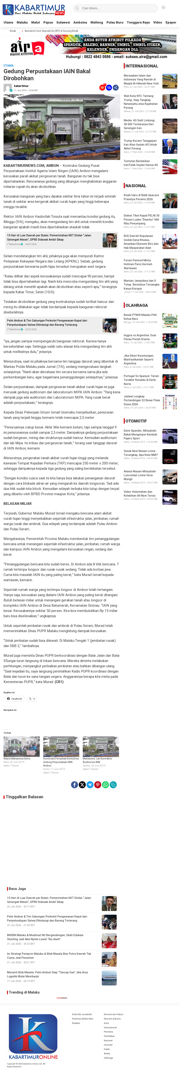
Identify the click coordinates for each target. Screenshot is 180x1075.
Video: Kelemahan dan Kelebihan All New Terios (139, 494)
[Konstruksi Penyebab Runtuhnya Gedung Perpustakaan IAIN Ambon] (61, 746)
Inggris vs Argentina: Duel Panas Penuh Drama (140, 337)
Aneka (107, 1053)
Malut (35, 22)
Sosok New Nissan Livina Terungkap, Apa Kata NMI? (141, 453)
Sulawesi (63, 22)
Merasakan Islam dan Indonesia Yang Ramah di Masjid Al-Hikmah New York (141, 80)
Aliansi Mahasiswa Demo (17, 759)
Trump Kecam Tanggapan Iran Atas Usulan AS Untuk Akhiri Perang (140, 145)
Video (157, 22)
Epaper (171, 22)
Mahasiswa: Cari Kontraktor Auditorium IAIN (97, 760)
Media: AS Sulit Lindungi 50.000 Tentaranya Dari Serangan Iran (139, 124)
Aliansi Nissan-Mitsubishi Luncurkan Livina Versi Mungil (140, 475)
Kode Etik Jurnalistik (82, 1014)
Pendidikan (109, 1036)
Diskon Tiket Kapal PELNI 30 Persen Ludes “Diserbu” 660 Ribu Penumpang (141, 220)
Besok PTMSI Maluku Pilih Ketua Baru (140, 317)
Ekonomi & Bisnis (112, 1018)
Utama (8, 22)
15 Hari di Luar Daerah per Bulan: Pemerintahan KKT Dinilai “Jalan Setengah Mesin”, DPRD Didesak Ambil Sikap (49, 237)
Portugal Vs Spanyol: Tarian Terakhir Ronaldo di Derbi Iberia (141, 380)
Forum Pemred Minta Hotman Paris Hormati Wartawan (138, 264)
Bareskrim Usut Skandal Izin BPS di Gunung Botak (44, 31)
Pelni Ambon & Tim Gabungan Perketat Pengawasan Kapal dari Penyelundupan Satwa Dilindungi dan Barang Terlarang (47, 323)
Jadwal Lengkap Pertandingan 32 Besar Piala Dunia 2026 (142, 400)
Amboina (80, 22)
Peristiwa (108, 1031)
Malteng (97, 22)
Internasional (110, 1027)
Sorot (106, 1023)
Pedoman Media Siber (82, 1018)
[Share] (116, 88)
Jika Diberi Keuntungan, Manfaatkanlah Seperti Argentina (139, 360)
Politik (107, 1049)
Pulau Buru (115, 22)
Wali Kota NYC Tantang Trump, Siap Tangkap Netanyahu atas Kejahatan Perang (141, 102)
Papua (48, 22)
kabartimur (21, 86)
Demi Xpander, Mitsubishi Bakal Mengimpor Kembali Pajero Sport (140, 435)
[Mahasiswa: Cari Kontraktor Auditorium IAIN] (101, 746)
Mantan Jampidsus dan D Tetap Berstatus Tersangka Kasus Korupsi (141, 285)
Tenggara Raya (138, 22)
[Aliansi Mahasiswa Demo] (22, 746)
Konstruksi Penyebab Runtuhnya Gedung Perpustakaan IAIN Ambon (61, 762)
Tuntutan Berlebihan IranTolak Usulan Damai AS (141, 163)
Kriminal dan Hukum (113, 1014)
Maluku (22, 22)
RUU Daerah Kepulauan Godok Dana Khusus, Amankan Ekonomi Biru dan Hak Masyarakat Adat (141, 242)
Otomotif (108, 1045)
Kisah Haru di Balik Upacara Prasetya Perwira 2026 (141, 197)
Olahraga (108, 1058)
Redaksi (76, 1023)
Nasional (108, 1040)
